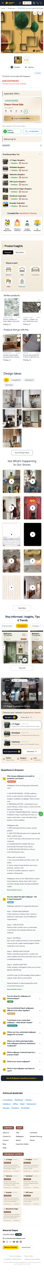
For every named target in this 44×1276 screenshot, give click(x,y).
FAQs (4, 1148)
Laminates (33, 1133)
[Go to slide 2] (26, 60)
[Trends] (20, 3)
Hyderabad (26, 717)
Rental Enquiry (26, 1247)
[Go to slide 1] (18, 60)
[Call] (34, 2)
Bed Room (19, 1100)
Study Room (29, 380)
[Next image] (40, 693)
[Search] (37, 3)
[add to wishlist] (40, 13)
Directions (14, 163)
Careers (6, 1140)
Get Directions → (8, 1171)
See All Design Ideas (22, 453)
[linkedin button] (4, 1242)
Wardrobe (9, 385)
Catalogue (35, 626)
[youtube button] (14, 1242)
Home (3, 8)
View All (22, 668)
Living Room (16, 380)
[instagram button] (7, 1242)
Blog (4, 1144)
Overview (8, 252)
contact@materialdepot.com (15, 1238)
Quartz (18, 1140)
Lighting (31, 67)
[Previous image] (4, 693)
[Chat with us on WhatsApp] (41, 814)
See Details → (16, 1171)
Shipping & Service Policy (32, 1259)
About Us (6, 1133)
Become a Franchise (11, 1247)
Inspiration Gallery (22, 1144)
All (6, 380)
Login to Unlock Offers (23, 118)
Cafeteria (7, 1104)
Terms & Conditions (15, 1256)
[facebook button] (17, 1242)
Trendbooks (22, 626)
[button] (3, 3)
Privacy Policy (28, 1256)
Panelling (15, 1108)
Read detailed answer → (15, 890)
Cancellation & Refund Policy (13, 1259)
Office (15, 1104)
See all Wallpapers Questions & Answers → (22, 1078)
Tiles (17, 1133)
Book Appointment (10, 751)
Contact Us (7, 1136)
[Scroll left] (3, 647)
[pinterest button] (21, 1242)
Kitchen (28, 1100)
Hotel (22, 1104)
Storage (6, 1108)
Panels (32, 1140)
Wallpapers (12, 8)
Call (19, 1234)
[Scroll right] (40, 647)
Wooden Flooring (36, 1136)
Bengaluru (10, 717)
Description (20, 252)
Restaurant (31, 1104)
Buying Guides (7, 626)
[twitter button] (10, 1242)
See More (22, 608)
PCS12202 (25, 1108)
